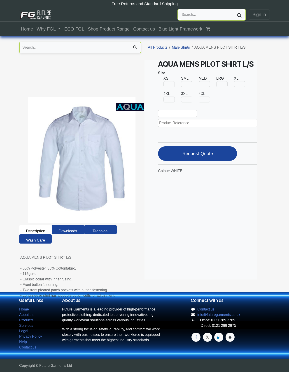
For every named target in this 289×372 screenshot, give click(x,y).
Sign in (259, 14)
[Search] (239, 14)
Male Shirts (181, 47)
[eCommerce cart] (210, 29)
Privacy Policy (30, 336)
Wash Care (35, 240)
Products (26, 320)
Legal (23, 331)
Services (26, 325)
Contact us (27, 347)
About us (26, 315)
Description (35, 231)
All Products (157, 47)
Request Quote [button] (197, 153)
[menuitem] (27, 29)
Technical (100, 231)
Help (23, 342)
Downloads (68, 231)
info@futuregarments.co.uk (218, 315)
